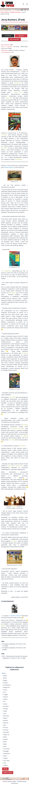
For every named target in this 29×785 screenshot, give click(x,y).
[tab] (8, 35)
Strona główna (5, 12)
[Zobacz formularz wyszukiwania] (23, 4)
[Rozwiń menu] (26, 4)
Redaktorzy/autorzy (15, 12)
